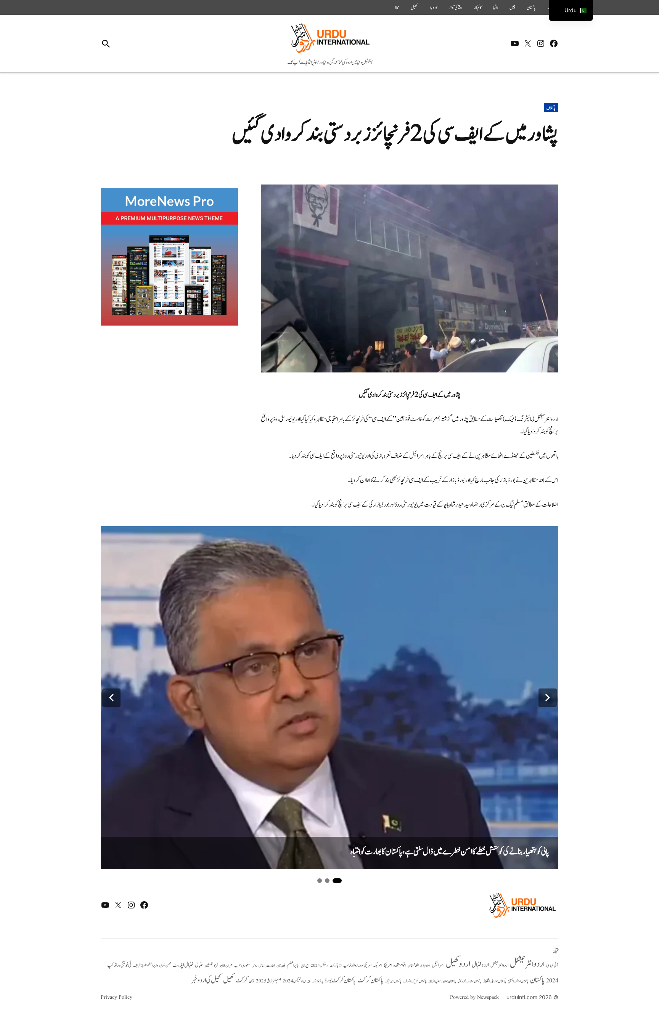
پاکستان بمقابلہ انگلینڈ (494, 981)
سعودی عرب (242, 965)
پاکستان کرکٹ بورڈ (340, 980)
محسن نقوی (165, 965)
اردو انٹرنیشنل (527, 964)
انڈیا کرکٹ (336, 966)
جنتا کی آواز (455, 7)
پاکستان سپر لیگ (393, 981)
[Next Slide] (547, 697)
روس (254, 966)
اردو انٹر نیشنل (499, 965)
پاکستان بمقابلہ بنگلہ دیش (469, 981)
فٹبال (199, 965)
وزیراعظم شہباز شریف (145, 966)
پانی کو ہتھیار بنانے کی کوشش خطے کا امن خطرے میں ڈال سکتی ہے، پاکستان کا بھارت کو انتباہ (449, 852)
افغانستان (413, 965)
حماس (262, 965)
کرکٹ (242, 980)
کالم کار (478, 7)
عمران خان (226, 965)
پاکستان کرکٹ (370, 980)
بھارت (270, 965)
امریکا (388, 965)
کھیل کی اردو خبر (206, 980)
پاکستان (531, 7)
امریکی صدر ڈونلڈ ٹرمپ (357, 965)
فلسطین (208, 965)
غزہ (216, 965)
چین (512, 7)
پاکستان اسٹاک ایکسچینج (518, 981)
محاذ (397, 7)
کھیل (414, 7)
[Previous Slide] (111, 697)
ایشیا (495, 7)
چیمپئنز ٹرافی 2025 (268, 981)
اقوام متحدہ (400, 965)
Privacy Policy (116, 997)
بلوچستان (280, 966)
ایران (305, 965)
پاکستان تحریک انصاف (415, 981)
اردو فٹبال (480, 965)
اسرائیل (438, 965)
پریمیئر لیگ (317, 981)
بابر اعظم (293, 965)
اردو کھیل (458, 963)
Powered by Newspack (474, 997)
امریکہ (377, 965)
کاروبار (433, 7)
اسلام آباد (425, 966)
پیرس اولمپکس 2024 (296, 981)
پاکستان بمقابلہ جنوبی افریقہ (442, 981)
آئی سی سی (552, 965)
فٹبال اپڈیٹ (182, 965)
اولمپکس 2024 (319, 966)
